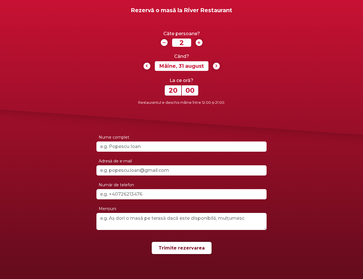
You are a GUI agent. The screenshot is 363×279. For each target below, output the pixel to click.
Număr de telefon (116, 184)
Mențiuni (107, 208)
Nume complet (114, 137)
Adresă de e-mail (115, 161)
